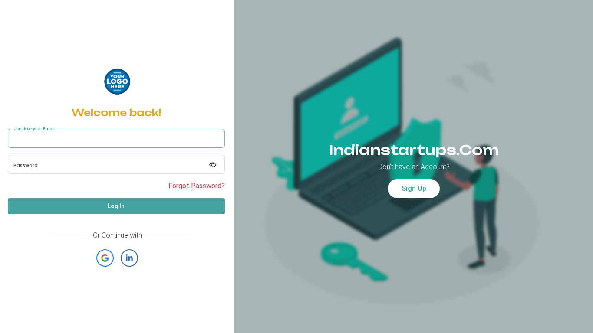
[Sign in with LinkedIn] (129, 258)
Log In (116, 205)
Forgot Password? (196, 186)
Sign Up (414, 188)
